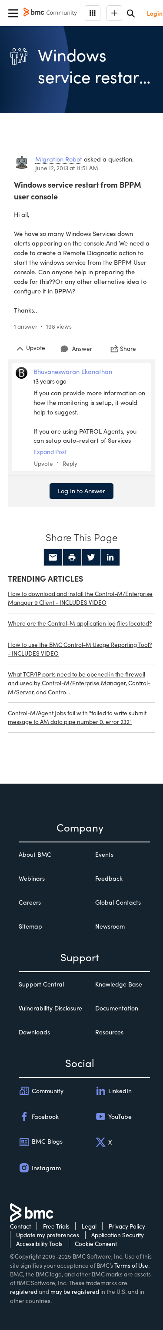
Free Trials (56, 1226)
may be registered (74, 1291)
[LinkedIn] (110, 557)
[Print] (72, 557)
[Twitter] (91, 557)
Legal (89, 1226)
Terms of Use (131, 1265)
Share (128, 348)
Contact (20, 1226)
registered (23, 1291)
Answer (82, 348)
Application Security (117, 1235)
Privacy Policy (127, 1226)
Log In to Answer (81, 490)
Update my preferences (47, 1235)
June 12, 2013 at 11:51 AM (66, 168)
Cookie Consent (96, 1243)
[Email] (53, 557)
